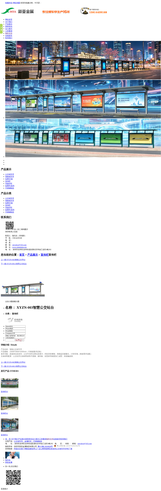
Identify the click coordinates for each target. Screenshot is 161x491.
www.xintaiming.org (19, 247)
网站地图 (16, 3)
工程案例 (8, 31)
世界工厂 (35, 449)
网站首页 (8, 19)
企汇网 (41, 449)
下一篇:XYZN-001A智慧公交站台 (14, 264)
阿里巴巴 (17, 449)
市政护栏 (8, 183)
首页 (22, 254)
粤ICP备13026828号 (45, 446)
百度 (51, 449)
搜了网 (23, 449)
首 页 (8, 439)
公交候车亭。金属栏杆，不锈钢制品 (28, 441)
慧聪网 (46, 449)
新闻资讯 (8, 26)
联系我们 (8, 38)
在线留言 (8, 36)
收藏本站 (8, 3)
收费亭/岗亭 (9, 186)
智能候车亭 (9, 177)
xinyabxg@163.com (19, 245)
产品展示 (8, 24)
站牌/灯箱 (9, 179)
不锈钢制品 (9, 188)
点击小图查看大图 (12, 301)
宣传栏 (8, 181)
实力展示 (8, 29)
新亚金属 (8, 462)
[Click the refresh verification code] (18, 340)
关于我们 (8, 22)
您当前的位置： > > (25, 254)
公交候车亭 (9, 174)
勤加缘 (29, 449)
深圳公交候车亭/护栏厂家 (62, 449)
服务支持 (8, 33)
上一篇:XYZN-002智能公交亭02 (13, 260)
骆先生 (8, 460)
